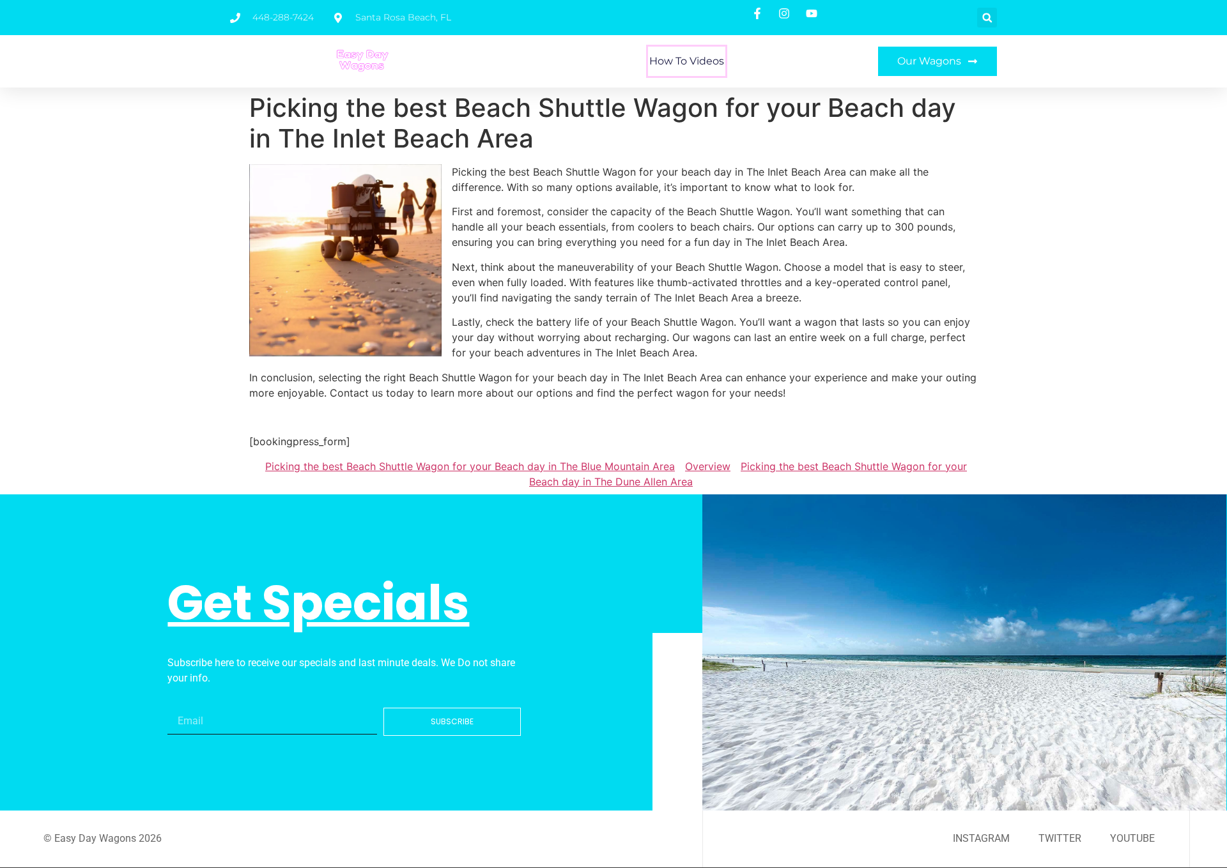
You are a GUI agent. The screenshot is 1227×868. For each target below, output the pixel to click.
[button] (987, 17)
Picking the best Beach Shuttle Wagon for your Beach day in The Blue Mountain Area (470, 466)
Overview (707, 466)
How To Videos (686, 61)
